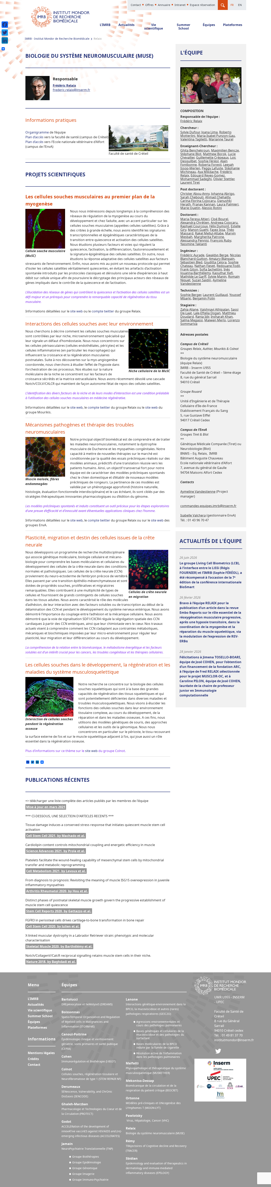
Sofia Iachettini (211, 269)
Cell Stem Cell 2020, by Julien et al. (53, 926)
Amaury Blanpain (221, 258)
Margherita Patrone (209, 237)
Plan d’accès (34, 137)
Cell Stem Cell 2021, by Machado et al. (55, 836)
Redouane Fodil (228, 266)
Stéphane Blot (190, 154)
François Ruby (220, 240)
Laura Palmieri (227, 204)
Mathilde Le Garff (193, 276)
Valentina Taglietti (193, 139)
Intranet (180, 5)
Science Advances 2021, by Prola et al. (55, 851)
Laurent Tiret (190, 182)
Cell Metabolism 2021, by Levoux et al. (56, 871)
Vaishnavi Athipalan (214, 309)
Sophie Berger (190, 295)
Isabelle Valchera (193, 515)
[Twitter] (5, 32)
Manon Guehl (198, 230)
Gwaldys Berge (217, 255)
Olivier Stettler (223, 179)
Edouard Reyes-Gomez (208, 175)
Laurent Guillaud (215, 295)
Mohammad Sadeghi (196, 179)
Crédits (33, 1059)
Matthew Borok (214, 154)
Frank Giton (189, 269)
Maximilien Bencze (225, 150)
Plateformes (232, 25)
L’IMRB (105, 25)
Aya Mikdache (208, 172)
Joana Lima (209, 132)
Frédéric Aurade (192, 255)
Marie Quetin (190, 208)
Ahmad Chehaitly (217, 197)
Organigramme (37, 132)
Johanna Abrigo (222, 193)
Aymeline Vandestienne (197, 491)
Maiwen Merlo (215, 320)
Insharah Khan (222, 316)
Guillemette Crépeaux (212, 157)
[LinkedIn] (5, 40)
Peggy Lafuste (212, 168)
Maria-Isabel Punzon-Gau (216, 135)
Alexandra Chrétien (194, 222)
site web (76, 311)
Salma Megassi (191, 320)
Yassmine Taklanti (193, 244)
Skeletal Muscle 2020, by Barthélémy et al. (59, 946)
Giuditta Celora (215, 262)
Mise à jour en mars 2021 (45, 807)
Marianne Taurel (221, 139)
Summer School (183, 27)
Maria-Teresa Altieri (194, 219)
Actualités (126, 25)
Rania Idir (202, 316)
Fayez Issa (217, 230)
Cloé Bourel (219, 219)
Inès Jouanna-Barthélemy (205, 271)
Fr (232, 5)
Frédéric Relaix (64, 85)
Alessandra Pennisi (194, 240)
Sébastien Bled (191, 262)
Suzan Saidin (201, 280)
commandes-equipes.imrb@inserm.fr (208, 506)
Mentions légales (41, 1053)
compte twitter (103, 311)
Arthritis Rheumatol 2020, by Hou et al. (57, 891)
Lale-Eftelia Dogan (207, 313)
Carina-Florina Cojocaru (198, 201)
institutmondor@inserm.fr (234, 1040)
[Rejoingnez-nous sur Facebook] (218, 1051)
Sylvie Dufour (190, 132)
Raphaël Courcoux (194, 226)
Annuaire (164, 5)
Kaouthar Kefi (222, 273)
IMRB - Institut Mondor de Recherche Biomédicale (57, 38)
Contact (136, 5)
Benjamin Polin (204, 298)
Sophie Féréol (208, 161)
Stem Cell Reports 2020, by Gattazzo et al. (58, 911)
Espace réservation (202, 5)
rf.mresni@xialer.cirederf (71, 90)
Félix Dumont (219, 226)
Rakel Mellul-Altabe (209, 233)
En (240, 5)
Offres (149, 5)
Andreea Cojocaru (224, 222)
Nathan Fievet (204, 266)
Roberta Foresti (210, 164)
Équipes (209, 25)
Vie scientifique (153, 27)
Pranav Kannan (203, 204)
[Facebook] (5, 25)
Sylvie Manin (217, 276)
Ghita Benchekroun (194, 150)
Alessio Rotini (212, 208)
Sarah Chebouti (192, 197)
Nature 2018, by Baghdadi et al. (51, 961)
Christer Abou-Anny (194, 193)
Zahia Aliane (189, 309)
